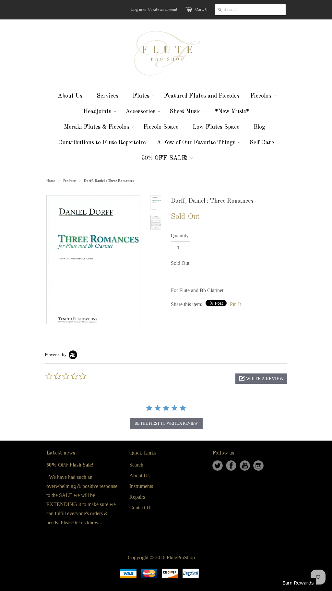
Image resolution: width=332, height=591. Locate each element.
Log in (136, 10)
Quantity (180, 235)
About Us (139, 475)
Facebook (231, 465)
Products (69, 181)
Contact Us (140, 507)
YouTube (245, 465)
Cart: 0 (201, 10)
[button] (261, 378)
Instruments (141, 486)
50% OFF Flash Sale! (69, 464)
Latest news (60, 453)
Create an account (162, 10)
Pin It (235, 304)
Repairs (137, 497)
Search (136, 464)
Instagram (258, 465)
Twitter (217, 465)
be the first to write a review (166, 423)
